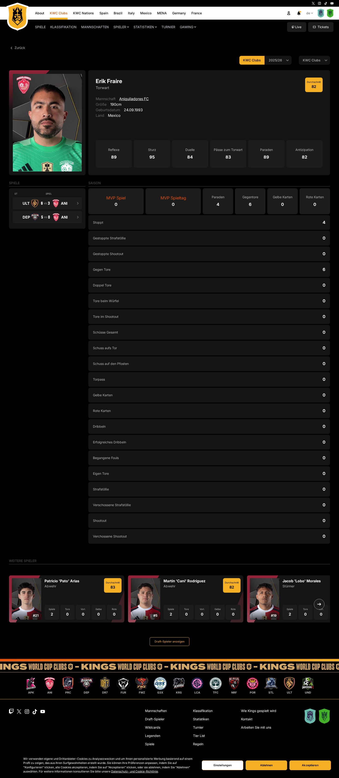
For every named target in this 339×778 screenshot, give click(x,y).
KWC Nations (83, 13)
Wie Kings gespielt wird (258, 711)
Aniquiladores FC (134, 98)
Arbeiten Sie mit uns (256, 727)
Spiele (40, 27)
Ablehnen (266, 765)
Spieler (119, 27)
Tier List (199, 736)
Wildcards (152, 727)
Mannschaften (95, 27)
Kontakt (247, 719)
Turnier (168, 27)
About (39, 13)
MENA (162, 13)
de (308, 13)
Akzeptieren (310, 765)
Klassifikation (63, 27)
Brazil (118, 13)
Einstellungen (223, 765)
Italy (131, 13)
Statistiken (144, 27)
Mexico (146, 13)
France (196, 13)
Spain (103, 13)
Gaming (186, 27)
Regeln (198, 744)
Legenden (152, 736)
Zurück (19, 48)
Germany (179, 13)
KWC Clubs (59, 13)
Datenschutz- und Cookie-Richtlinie (134, 771)
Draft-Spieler (154, 719)
